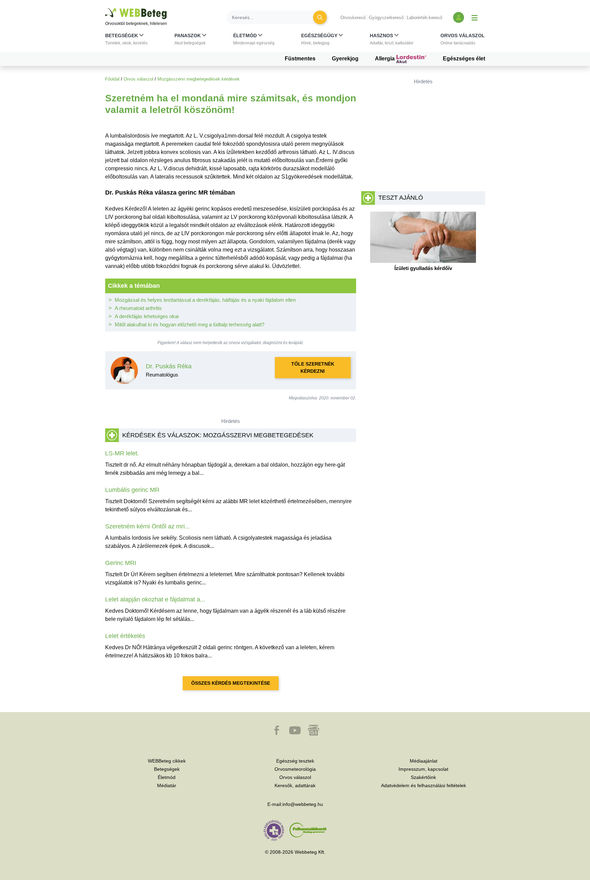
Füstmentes (300, 58)
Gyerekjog (345, 58)
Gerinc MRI (120, 562)
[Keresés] (320, 17)
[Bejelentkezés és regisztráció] (458, 17)
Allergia (385, 58)
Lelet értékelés (125, 636)
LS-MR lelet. (122, 453)
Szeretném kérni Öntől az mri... (147, 526)
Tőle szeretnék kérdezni (312, 367)
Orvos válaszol (138, 79)
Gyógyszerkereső (386, 17)
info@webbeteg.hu (302, 804)
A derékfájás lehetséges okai (147, 316)
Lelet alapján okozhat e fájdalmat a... (155, 599)
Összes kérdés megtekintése (230, 683)
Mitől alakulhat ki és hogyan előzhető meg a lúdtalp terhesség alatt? (189, 324)
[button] (126, 40)
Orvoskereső (353, 17)
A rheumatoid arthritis (138, 308)
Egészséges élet (464, 58)
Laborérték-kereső (424, 17)
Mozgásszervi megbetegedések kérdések (198, 79)
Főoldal (112, 79)
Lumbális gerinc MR (132, 489)
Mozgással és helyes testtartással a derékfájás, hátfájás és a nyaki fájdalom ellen (205, 300)
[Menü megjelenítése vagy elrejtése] (474, 17)
